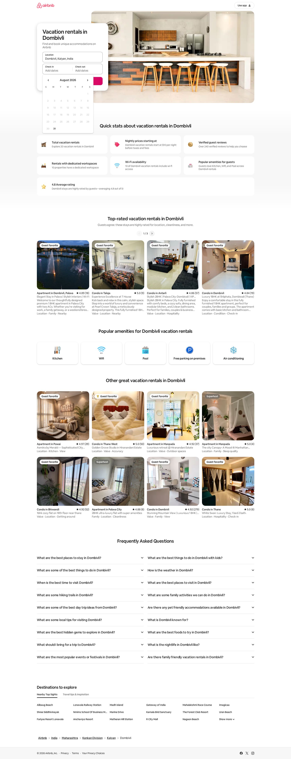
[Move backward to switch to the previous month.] (48, 80)
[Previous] (139, 233)
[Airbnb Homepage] (45, 5)
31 (54, 128)
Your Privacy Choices (93, 753)
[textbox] (57, 70)
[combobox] (72, 59)
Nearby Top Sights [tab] (47, 694)
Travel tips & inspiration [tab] (76, 694)
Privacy (65, 753)
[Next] (152, 233)
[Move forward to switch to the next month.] (87, 80)
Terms (75, 753)
